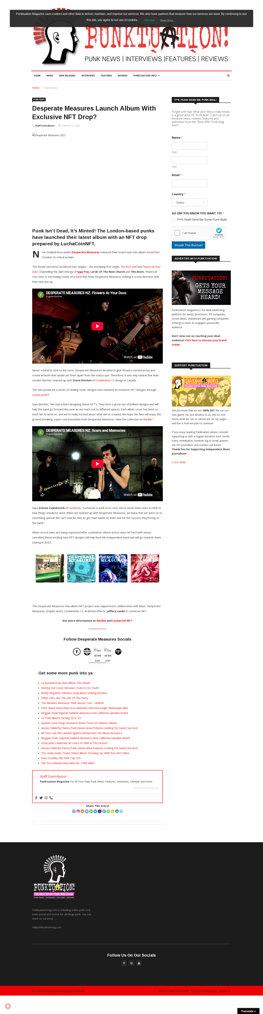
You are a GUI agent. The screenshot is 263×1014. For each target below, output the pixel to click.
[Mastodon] (104, 811)
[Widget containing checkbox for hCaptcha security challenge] (199, 233)
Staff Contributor (45, 125)
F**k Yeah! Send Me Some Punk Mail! (202, 220)
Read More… (168, 20)
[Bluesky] (95, 811)
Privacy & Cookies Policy (204, 990)
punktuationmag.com (146, 788)
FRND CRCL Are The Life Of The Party (64, 698)
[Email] (91, 811)
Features (106, 75)
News (50, 75)
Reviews (122, 75)
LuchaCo (118, 620)
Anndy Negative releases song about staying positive (74, 693)
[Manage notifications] (8, 1006)
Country (179, 194)
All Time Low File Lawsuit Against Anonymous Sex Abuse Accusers (81, 733)
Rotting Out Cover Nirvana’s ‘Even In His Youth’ (70, 688)
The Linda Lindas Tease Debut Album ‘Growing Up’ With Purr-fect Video (85, 753)
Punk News (50, 87)
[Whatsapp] (108, 811)
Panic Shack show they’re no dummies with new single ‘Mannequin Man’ (84, 708)
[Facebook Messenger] (87, 811)
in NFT (128, 620)
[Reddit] (82, 811)
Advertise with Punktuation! (174, 990)
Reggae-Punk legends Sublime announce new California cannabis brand (84, 713)
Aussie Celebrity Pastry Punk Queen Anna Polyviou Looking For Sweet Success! (89, 728)
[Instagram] (78, 811)
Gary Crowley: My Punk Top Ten (61, 758)
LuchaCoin (75, 508)
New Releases (67, 75)
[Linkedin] (117, 811)
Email (177, 175)
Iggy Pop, (83, 271)
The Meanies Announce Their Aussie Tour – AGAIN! (72, 703)
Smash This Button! (188, 245)
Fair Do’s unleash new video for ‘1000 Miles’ (68, 763)
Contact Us (225, 990)
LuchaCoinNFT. (41, 395)
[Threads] (99, 811)
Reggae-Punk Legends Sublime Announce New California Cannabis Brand (85, 738)
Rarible (147, 419)
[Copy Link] (112, 811)
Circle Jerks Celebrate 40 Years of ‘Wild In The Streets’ (74, 743)
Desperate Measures (86, 252)
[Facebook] (74, 811)
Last (174, 166)
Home (37, 75)
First (174, 152)
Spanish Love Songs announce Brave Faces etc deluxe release (79, 723)
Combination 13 (105, 380)
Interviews (88, 75)
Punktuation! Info (145, 75)
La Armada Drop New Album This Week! (65, 683)
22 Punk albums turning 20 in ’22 (61, 718)
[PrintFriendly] (121, 811)
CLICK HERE (179, 462)
